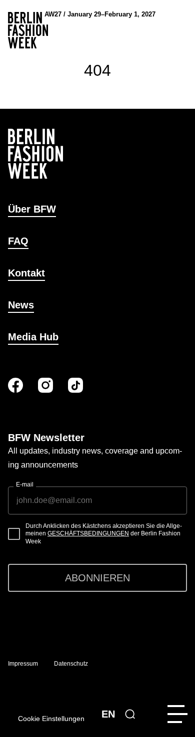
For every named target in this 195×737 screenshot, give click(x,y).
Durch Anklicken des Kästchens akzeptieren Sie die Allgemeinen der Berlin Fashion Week (104, 533)
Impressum (23, 663)
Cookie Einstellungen (51, 719)
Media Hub (33, 336)
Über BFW (32, 209)
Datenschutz (71, 663)
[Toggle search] (130, 714)
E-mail (25, 484)
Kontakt (26, 272)
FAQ (18, 241)
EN (108, 714)
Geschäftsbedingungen (88, 533)
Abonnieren (97, 577)
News (21, 304)
